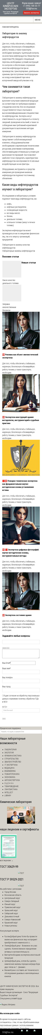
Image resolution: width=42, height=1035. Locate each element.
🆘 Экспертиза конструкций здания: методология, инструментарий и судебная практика (20, 420)
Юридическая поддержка (10, 728)
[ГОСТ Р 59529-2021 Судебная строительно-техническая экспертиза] (21, 886)
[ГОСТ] (21, 873)
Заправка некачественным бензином (9, 307)
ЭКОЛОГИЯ (9, 752)
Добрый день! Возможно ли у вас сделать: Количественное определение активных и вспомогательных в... (20, 948)
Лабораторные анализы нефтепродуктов (18, 251)
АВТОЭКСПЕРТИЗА (12, 780)
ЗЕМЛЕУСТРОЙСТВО (12, 762)
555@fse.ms (31, 8)
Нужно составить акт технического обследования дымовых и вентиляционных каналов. (21, 973)
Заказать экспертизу (31, 13)
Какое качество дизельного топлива (10, 281)
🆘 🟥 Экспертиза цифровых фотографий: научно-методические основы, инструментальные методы (20, 552)
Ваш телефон (7, 677)
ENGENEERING (10, 771)
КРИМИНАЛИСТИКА (13, 755)
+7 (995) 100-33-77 (31, 5)
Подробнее (24, 1028)
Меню (37, 19)
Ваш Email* (6, 663)
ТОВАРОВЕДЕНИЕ (11, 786)
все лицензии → (6, 860)
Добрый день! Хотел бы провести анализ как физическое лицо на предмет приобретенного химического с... (20, 939)
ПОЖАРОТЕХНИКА (11, 774)
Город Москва (10, 892)
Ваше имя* (6, 668)
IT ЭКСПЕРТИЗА (11, 765)
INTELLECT (8, 792)
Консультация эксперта (9, 931)
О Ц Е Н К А (8, 783)
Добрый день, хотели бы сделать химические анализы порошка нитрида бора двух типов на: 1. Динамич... (22, 964)
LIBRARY (7, 795)
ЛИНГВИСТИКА (10, 789)
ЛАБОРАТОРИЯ (10, 749)
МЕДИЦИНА (9, 768)
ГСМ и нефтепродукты (10, 27)
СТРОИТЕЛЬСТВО (11, 759)
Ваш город (6, 686)
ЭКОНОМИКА (9, 777)
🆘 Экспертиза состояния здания (16, 615)
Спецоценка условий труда (11, 998)
